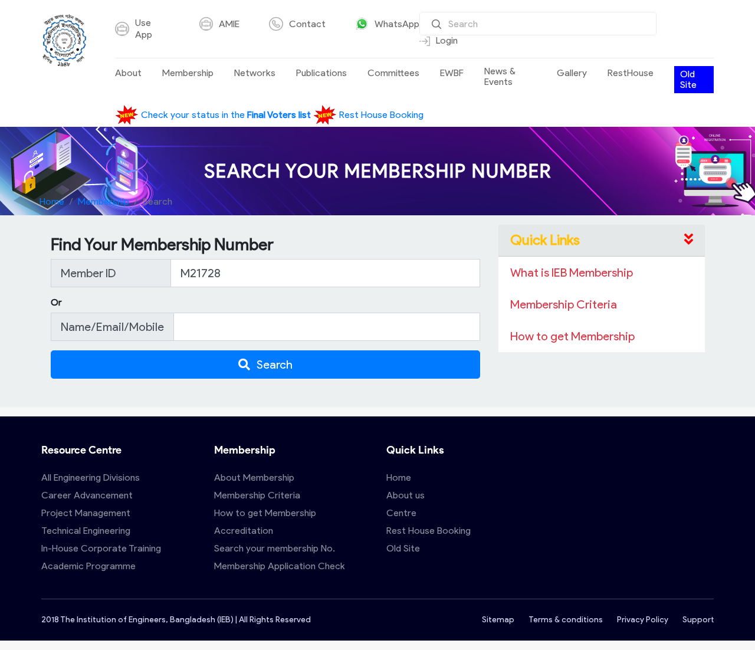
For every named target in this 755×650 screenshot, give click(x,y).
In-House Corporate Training (101, 548)
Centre (401, 512)
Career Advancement (87, 495)
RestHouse (631, 73)
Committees (393, 73)
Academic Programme (88, 566)
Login (447, 40)
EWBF (452, 73)
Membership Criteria (257, 495)
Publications (321, 73)
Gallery (572, 73)
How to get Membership (265, 512)
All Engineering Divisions (90, 477)
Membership (188, 73)
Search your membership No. (274, 548)
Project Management (85, 512)
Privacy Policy (642, 620)
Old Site (688, 79)
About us (405, 495)
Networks (254, 73)
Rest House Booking (380, 114)
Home (52, 201)
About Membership (254, 477)
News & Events (500, 76)
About (128, 73)
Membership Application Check (279, 566)
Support (698, 620)
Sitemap (498, 620)
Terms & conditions (565, 620)
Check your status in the (225, 114)
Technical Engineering (85, 530)
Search (274, 364)
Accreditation (243, 530)
